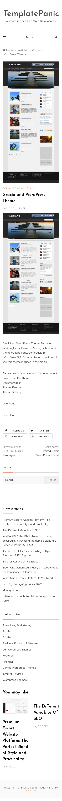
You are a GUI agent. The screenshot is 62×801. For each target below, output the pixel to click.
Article (6, 631)
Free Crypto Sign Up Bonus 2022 (22, 584)
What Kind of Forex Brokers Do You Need (28, 578)
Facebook (18, 431)
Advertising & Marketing (17, 625)
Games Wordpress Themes (19, 667)
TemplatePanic (31, 14)
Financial (8, 661)
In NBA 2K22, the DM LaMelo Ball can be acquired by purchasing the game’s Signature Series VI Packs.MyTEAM (29, 541)
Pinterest (18, 436)
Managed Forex (12, 590)
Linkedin (44, 436)
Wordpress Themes (24, 188)
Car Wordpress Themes (17, 649)
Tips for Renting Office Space (21, 561)
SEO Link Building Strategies (13, 453)
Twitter (43, 431)
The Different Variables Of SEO (21, 530)
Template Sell (30, 790)
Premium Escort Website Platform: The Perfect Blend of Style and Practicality (15, 740)
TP (24, 208)
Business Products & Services (20, 643)
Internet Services (13, 673)
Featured (8, 655)
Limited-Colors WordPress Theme (47, 453)
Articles (7, 188)
